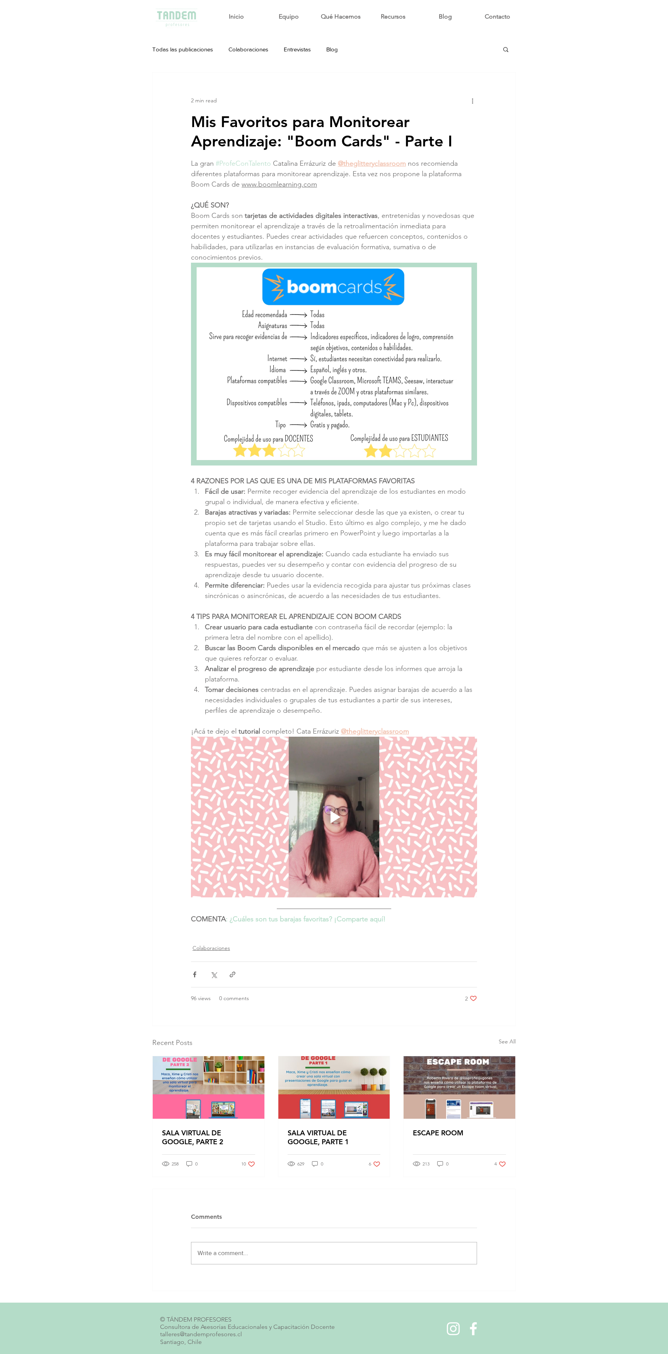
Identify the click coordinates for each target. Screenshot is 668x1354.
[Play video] (334, 817)
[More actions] (472, 100)
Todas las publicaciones (182, 49)
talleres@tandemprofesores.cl (201, 1334)
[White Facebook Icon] (473, 1328)
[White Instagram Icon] (453, 1328)
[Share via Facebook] (194, 974)
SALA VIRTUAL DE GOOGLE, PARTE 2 (192, 1137)
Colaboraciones (248, 49)
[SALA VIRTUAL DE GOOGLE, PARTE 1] (334, 1087)
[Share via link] (232, 974)
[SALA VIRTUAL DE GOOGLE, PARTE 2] (208, 1087)
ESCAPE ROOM (438, 1132)
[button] (506, 49)
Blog (332, 49)
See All (507, 1041)
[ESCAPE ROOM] (459, 1087)
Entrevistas (297, 49)
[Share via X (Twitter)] (213, 974)
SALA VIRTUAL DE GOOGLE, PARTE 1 (318, 1137)
